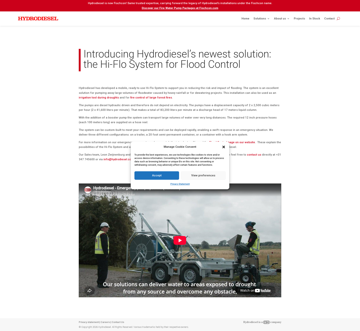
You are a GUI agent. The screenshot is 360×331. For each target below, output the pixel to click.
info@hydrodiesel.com (119, 159)
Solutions (260, 18)
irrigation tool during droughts (99, 97)
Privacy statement (89, 322)
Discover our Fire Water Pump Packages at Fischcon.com (180, 8)
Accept (157, 175)
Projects (299, 18)
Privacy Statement (180, 184)
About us (280, 18)
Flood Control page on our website (232, 142)
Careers (105, 322)
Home (245, 18)
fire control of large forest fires (151, 97)
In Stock (314, 18)
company (275, 322)
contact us (254, 154)
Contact (329, 18)
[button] (224, 147)
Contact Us (118, 322)
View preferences (203, 175)
